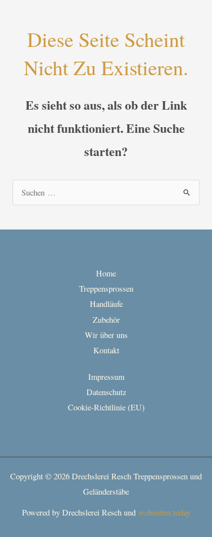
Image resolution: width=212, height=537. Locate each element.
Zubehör (106, 319)
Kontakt (106, 350)
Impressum (106, 376)
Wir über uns (106, 335)
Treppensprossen (106, 288)
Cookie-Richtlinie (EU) (106, 407)
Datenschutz (106, 392)
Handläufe (106, 303)
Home (106, 273)
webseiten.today (165, 512)
